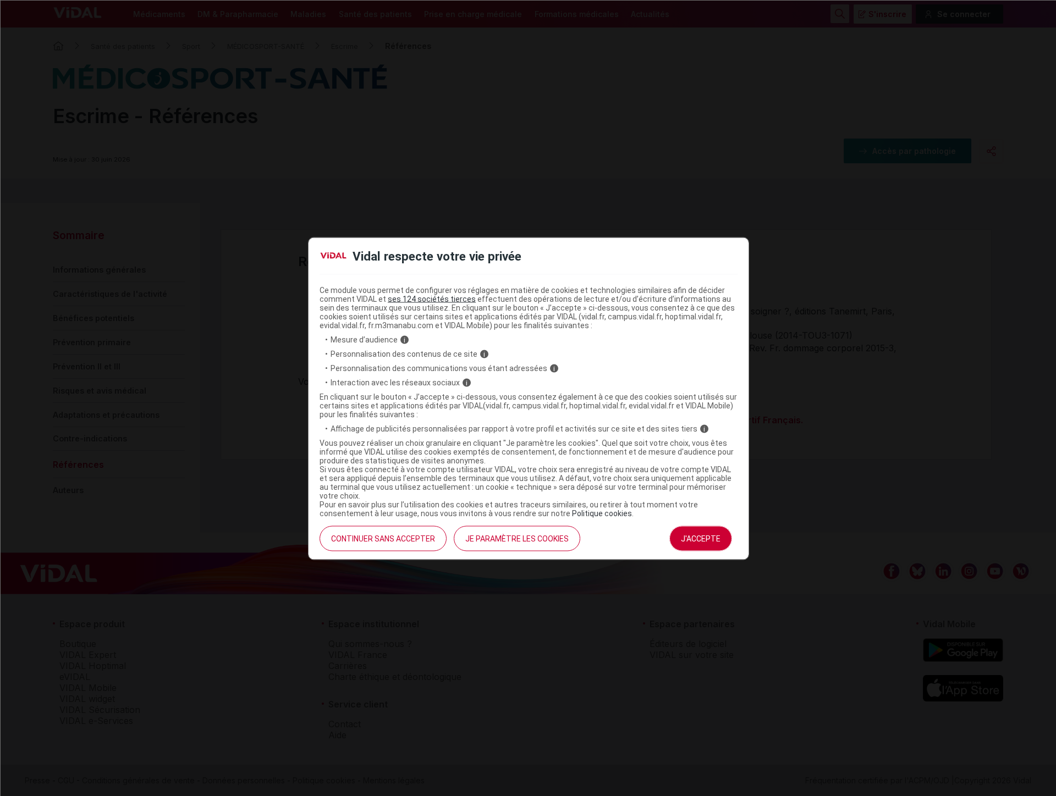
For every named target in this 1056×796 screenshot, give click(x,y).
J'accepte (701, 538)
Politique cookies (602, 513)
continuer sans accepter (383, 538)
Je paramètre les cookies (517, 538)
